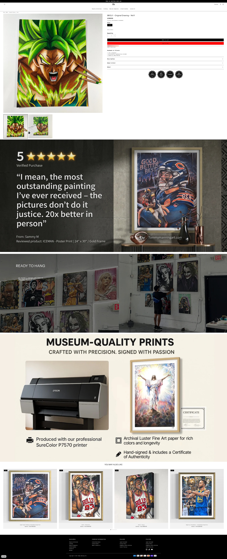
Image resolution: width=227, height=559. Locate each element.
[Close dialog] (121, 264)
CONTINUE (113, 292)
